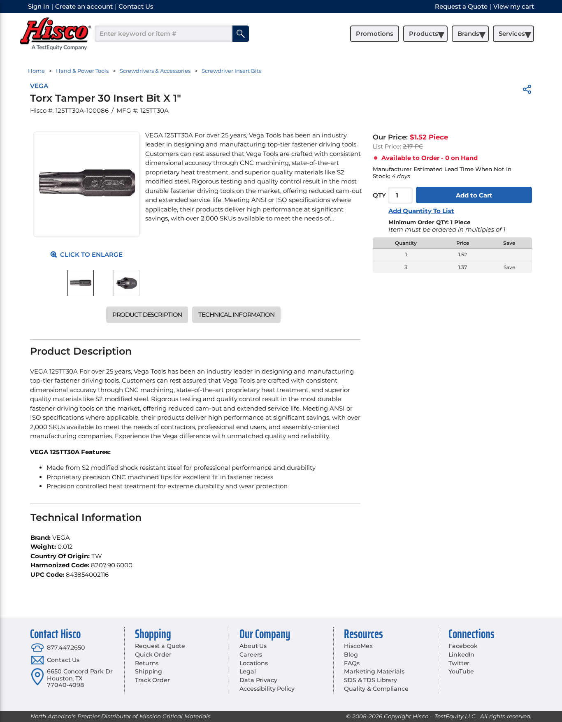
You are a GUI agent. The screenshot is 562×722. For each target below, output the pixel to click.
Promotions (374, 33)
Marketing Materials (374, 671)
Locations (253, 663)
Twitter (458, 663)
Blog (351, 654)
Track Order (152, 680)
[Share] (527, 90)
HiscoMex (358, 646)
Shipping (148, 671)
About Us (253, 646)
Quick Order (153, 654)
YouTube (461, 671)
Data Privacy (258, 680)
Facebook (463, 646)
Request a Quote (160, 646)
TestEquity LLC (455, 716)
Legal (247, 671)
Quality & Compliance (376, 688)
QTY (379, 195)
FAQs (351, 663)
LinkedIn (461, 654)
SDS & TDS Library (370, 680)
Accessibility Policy (266, 688)
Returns (146, 663)
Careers (250, 654)
